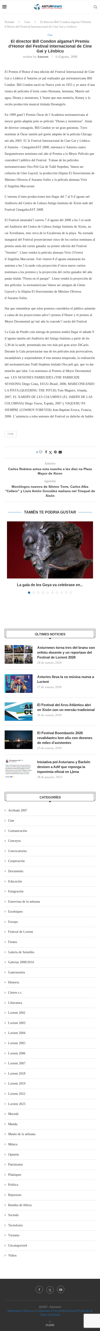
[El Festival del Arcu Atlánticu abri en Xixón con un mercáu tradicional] (19, 711)
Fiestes (12, 942)
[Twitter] (50, 1289)
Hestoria (13, 982)
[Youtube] (60, 1289)
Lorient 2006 (16, 1053)
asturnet (42, 56)
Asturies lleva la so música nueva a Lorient (65, 679)
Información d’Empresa (20, 1310)
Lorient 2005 (16, 1043)
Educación (15, 881)
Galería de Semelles (21, 952)
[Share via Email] (60, 452)
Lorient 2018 (16, 1073)
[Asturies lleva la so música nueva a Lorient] (19, 683)
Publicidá (54, 1314)
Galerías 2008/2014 (21, 962)
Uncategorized (17, 1245)
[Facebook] (39, 1289)
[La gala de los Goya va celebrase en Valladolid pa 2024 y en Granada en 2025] (50, 550)
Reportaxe (14, 1195)
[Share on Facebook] (46, 452)
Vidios (12, 1255)
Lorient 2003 (16, 1023)
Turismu (13, 1235)
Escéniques (15, 911)
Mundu (12, 1124)
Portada (9, 22)
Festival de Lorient (20, 932)
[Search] (95, 7)
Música (12, 1144)
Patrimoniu (15, 1164)
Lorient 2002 (16, 1012)
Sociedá (13, 1215)
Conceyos (14, 841)
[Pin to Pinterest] (55, 452)
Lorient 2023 (16, 1104)
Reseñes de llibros (20, 1205)
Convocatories (17, 851)
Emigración (15, 891)
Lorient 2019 (16, 1083)
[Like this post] (40, 452)
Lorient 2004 (16, 1033)
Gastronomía (16, 972)
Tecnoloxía (15, 1225)
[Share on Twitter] (50, 452)
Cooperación (16, 861)
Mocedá (13, 1114)
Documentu (15, 871)
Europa (13, 922)
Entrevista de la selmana (24, 901)
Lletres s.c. (15, 992)
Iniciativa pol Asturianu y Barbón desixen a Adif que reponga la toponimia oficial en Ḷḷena (63, 767)
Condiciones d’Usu (47, 1310)
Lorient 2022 (16, 1093)
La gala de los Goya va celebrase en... (50, 585)
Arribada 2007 (17, 810)
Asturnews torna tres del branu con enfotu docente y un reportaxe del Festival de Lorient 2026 (66, 652)
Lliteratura (15, 1003)
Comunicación (17, 831)
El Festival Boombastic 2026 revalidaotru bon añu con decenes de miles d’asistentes (64, 738)
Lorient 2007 (16, 1063)
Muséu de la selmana (21, 1134)
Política (13, 1184)
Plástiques (14, 1174)
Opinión (13, 1154)
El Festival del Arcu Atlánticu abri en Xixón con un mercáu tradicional (66, 707)
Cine (27, 22)
